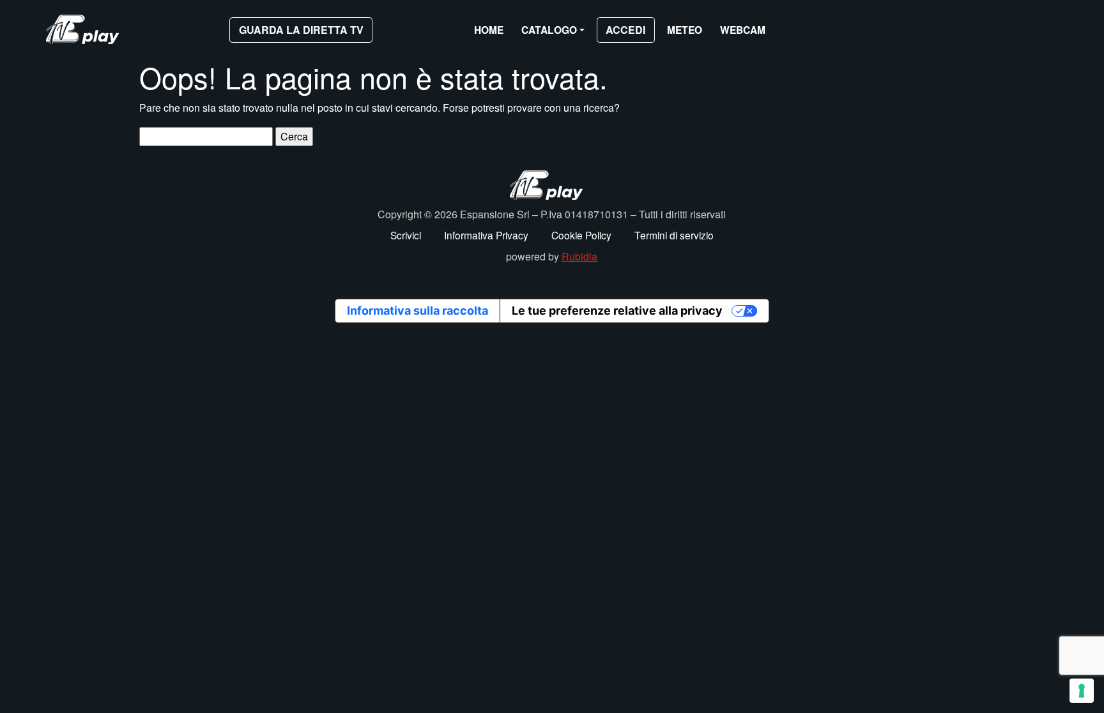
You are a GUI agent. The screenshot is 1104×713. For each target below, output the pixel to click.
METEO (684, 29)
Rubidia (579, 256)
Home (488, 29)
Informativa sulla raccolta (417, 310)
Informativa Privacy (486, 235)
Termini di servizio (674, 235)
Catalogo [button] (549, 29)
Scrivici (405, 235)
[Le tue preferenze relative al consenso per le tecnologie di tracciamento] (1082, 691)
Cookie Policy (581, 235)
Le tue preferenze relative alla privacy (617, 310)
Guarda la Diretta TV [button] (301, 29)
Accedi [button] (625, 29)
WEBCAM (742, 29)
